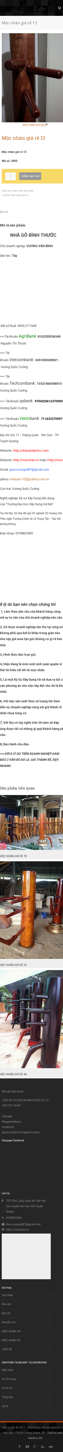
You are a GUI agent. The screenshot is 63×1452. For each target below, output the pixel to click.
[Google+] (34, 1446)
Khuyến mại (9, 1322)
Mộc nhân (18, 190)
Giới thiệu (7, 1295)
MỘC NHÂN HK (11, 1340)
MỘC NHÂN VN (11, 1331)
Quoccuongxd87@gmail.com (23, 1224)
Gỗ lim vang (9, 1379)
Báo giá (6, 1304)
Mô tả (4, 212)
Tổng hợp (7, 1397)
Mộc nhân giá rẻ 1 (20, 195)
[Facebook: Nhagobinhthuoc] (7, 1416)
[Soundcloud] (50, 1446)
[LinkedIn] (42, 1446)
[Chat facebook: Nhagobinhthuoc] (7, 1428)
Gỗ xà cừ (7, 1388)
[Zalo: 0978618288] (7, 1440)
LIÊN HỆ (7, 1349)
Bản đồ (6, 1313)
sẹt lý (5, 1406)
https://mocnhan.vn (17, 1229)
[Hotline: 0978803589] (7, 1403)
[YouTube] (27, 1446)
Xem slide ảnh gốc (33, 125)
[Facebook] (19, 1446)
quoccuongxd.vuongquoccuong (20, 1132)
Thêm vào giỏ (30, 176)
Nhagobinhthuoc (11, 1121)
